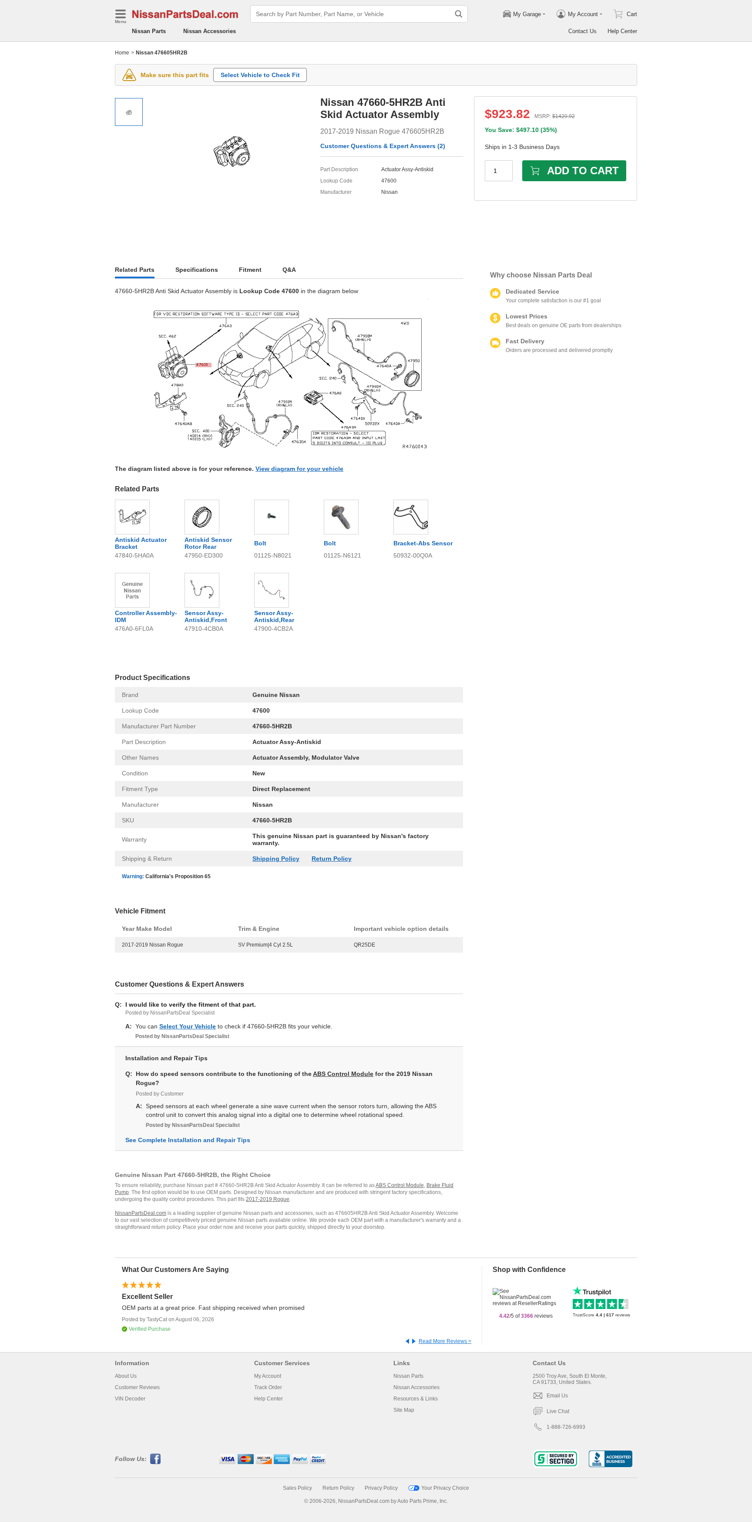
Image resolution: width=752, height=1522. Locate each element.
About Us (126, 1376)
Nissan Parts (149, 31)
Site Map (403, 1410)
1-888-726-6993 (566, 1427)
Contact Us (582, 31)
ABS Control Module (343, 1073)
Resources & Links (415, 1399)
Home (122, 53)
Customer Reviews (137, 1387)
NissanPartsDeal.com (140, 1213)
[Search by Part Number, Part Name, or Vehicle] (458, 14)
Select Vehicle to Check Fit (260, 74)
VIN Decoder (130, 1399)
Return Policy (332, 858)
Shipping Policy (275, 858)
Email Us (557, 1396)
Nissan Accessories (209, 31)
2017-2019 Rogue (267, 1199)
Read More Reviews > (445, 1341)
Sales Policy (297, 1488)
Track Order (268, 1387)
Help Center (622, 31)
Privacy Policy (381, 1488)
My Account (267, 1376)
